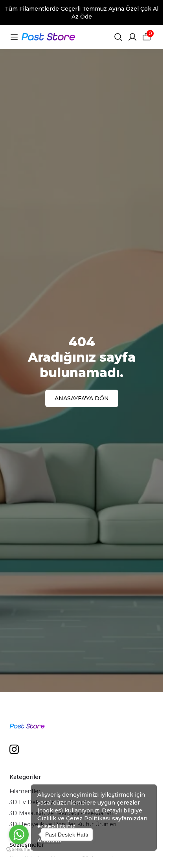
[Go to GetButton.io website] (18, 849)
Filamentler (24, 791)
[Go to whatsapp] (19, 834)
